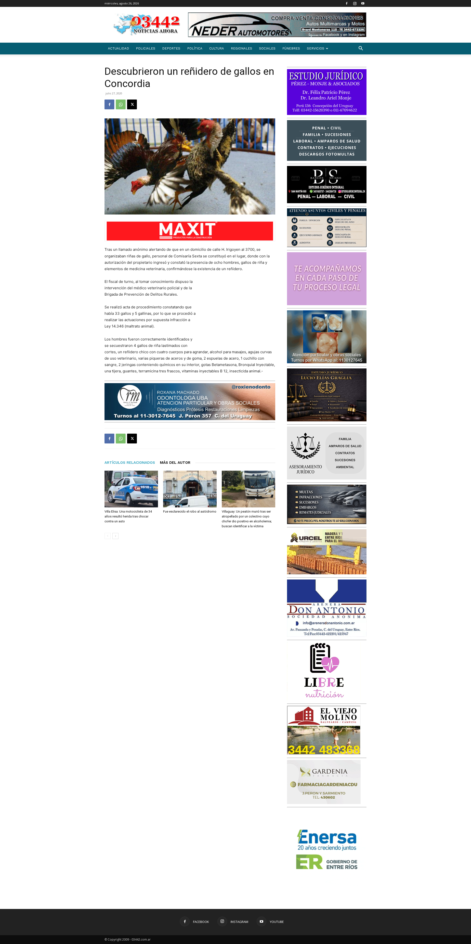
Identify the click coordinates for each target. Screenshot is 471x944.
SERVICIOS (315, 48)
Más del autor (175, 462)
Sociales (267, 48)
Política (194, 48)
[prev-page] (108, 536)
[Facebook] (346, 3)
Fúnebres (291, 48)
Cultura (216, 48)
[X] (132, 104)
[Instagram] (354, 3)
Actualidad (118, 48)
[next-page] (115, 536)
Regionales (241, 48)
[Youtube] (362, 3)
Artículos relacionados (130, 462)
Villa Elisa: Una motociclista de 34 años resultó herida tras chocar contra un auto (128, 516)
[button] (360, 49)
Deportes (171, 48)
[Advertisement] (238, 310)
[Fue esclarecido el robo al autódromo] (190, 489)
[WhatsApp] (121, 104)
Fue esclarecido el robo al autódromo (189, 511)
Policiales (145, 48)
